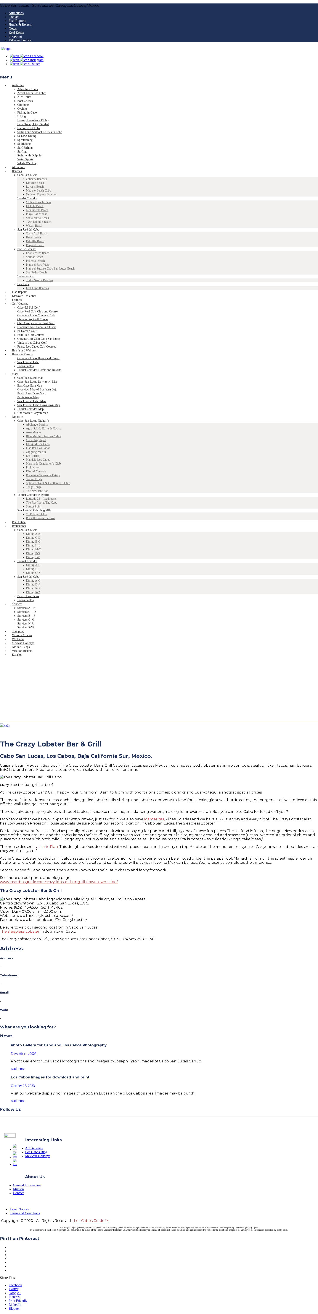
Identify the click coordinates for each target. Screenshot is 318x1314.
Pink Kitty (32, 467)
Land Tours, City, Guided (33, 124)
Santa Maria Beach (37, 218)
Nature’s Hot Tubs (28, 128)
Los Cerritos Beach (37, 253)
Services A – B (26, 608)
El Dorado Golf (27, 331)
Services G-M (25, 619)
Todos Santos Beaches (39, 280)
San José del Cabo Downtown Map (38, 405)
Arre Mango (33, 432)
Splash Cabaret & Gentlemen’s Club (48, 483)
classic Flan (47, 847)
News (13, 28)
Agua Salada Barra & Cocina (43, 428)
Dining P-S (33, 553)
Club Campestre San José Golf (36, 323)
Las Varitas (32, 455)
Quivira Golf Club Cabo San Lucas (38, 338)
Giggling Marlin (36, 452)
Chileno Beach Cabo (38, 202)
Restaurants (19, 526)
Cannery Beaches (36, 179)
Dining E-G (33, 541)
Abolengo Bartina (37, 424)
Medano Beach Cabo (38, 190)
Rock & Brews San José (40, 518)
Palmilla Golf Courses (30, 335)
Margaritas (154, 819)
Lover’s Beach (35, 186)
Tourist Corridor (27, 198)
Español (17, 654)
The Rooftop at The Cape (41, 502)
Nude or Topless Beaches (41, 194)
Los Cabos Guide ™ (91, 1221)
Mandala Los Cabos (38, 459)
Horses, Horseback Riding (33, 120)
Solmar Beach (34, 257)
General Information (27, 1185)
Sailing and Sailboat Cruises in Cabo (39, 132)
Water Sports (25, 159)
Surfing (22, 151)
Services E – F (26, 615)
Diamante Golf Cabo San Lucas (36, 327)
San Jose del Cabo (28, 362)
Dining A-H (33, 565)
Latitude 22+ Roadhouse (41, 498)
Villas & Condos (20, 40)
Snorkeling (24, 143)
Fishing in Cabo (27, 112)
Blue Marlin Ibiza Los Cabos (43, 436)
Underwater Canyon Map (32, 413)
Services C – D (26, 611)
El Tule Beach (34, 206)
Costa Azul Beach (36, 233)
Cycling (22, 108)
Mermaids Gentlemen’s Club (43, 463)
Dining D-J (33, 584)
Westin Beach (34, 225)
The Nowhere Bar (37, 491)
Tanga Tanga (34, 487)
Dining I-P (32, 569)
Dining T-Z (33, 557)
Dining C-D (33, 537)
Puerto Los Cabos (28, 596)
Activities (18, 85)
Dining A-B (33, 533)
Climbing (23, 104)
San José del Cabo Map (31, 401)
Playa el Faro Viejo (38, 264)
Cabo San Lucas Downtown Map (37, 381)
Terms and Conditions (25, 1213)
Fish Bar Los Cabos (38, 448)
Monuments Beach (37, 210)
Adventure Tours (27, 89)
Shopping (15, 36)
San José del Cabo (28, 229)
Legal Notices (19, 1209)
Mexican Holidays (37, 1156)
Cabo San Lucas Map (30, 377)
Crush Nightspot (36, 440)
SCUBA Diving (26, 136)
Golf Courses (20, 303)
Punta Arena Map (28, 397)
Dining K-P (33, 588)
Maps (15, 374)
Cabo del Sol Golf (28, 307)
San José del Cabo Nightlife (34, 510)
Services (17, 604)
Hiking (21, 116)
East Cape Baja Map (29, 385)
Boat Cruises (25, 100)
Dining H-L (33, 545)
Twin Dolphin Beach (38, 221)
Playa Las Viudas (36, 214)
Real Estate (16, 32)
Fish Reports (17, 21)
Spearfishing (25, 139)
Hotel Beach (33, 237)
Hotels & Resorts (20, 24)
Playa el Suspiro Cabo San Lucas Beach (50, 268)
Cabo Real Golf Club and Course (37, 311)
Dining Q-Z (33, 572)
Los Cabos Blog (36, 1152)
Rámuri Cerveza (36, 471)
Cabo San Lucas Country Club (36, 315)
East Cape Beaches (37, 288)
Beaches (17, 171)
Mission (18, 1189)
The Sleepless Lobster (19, 931)
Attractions (16, 13)
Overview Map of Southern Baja (37, 389)
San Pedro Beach (36, 272)
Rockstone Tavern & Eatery (43, 475)
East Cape (23, 284)
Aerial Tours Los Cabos (31, 93)
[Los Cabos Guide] (6, 48)
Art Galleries (34, 1148)
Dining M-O (33, 549)
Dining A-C (33, 580)
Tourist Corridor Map (30, 409)
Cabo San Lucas (27, 175)
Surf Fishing (25, 147)
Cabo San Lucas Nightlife (33, 420)
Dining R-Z (33, 592)
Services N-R (25, 623)
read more (17, 1068)
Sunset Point (33, 506)
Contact (14, 17)
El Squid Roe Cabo (38, 444)
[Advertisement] (159, 690)
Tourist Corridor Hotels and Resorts (39, 370)
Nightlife (17, 416)
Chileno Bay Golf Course (32, 319)
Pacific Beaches (26, 249)
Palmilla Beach (35, 241)
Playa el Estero (35, 245)
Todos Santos (25, 276)
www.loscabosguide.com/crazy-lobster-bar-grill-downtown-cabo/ (59, 882)
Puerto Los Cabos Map (31, 393)
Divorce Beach (35, 182)
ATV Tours (24, 97)
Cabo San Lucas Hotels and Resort (38, 358)
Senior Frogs (34, 479)
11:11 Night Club (36, 514)
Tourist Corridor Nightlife (33, 494)
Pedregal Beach (35, 260)
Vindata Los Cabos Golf (32, 342)
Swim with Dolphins (30, 155)
